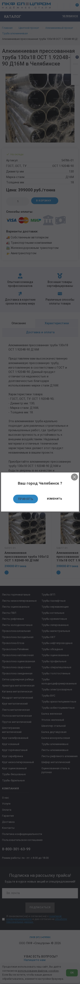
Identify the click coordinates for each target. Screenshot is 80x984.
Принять (25, 499)
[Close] (74, 477)
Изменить (54, 498)
